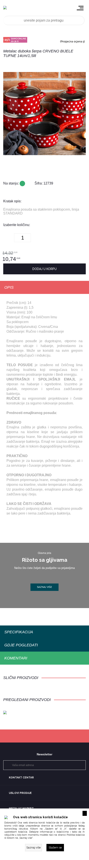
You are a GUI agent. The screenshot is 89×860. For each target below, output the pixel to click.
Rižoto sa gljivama (44, 560)
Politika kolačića (76, 834)
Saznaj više (44, 587)
